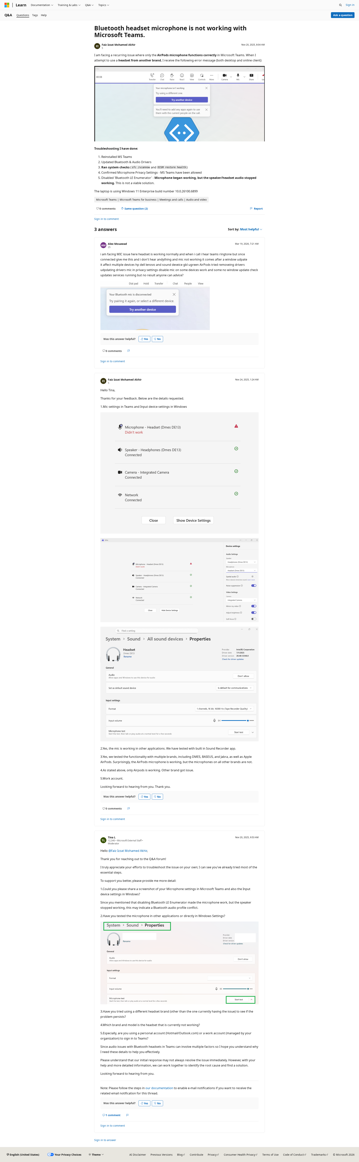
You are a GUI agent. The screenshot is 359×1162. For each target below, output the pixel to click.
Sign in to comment (106, 219)
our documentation (159, 1088)
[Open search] (340, 5)
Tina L (112, 837)
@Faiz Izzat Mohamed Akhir (127, 851)
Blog (180, 1154)
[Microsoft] (6, 5)
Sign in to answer (105, 1140)
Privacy (212, 1154)
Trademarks (318, 1154)
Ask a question (342, 15)
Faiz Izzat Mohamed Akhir (118, 44)
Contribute (196, 1154)
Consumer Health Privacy (239, 1154)
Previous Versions (162, 1154)
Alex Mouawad (117, 244)
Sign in (350, 5)
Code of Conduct (293, 1154)
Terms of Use (270, 1154)
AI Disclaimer (137, 1154)
